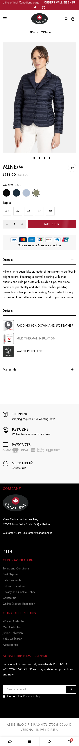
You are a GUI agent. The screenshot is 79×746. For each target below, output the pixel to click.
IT (4, 551)
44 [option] (28, 211)
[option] (6, 193)
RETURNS (20, 429)
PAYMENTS (21, 445)
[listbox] (36, 193)
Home (31, 32)
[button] (28, 157)
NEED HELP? (22, 463)
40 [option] (7, 211)
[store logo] (39, 18)
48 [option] (50, 211)
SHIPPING (20, 414)
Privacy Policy (31, 696)
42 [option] (17, 211)
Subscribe (71, 689)
